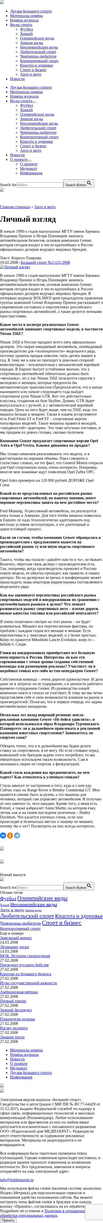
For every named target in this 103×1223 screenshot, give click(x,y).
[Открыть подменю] (34, 102)
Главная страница (15, 207)
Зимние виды (31, 43)
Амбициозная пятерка (19, 992)
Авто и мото (30, 74)
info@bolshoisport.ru (17, 1180)
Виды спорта (21, 25)
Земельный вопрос (16, 938)
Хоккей (26, 34)
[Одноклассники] (10, 835)
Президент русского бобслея (24, 965)
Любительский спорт (38, 52)
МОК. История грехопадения (25, 956)
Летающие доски (14, 947)
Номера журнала (24, 20)
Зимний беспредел (16, 1010)
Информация (31, 173)
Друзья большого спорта (31, 11)
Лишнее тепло (12, 1037)
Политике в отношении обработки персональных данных (42, 1213)
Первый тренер (13, 1001)
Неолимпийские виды (39, 47)
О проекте (19, 159)
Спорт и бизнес (33, 70)
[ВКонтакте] (3, 835)
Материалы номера (26, 16)
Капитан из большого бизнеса (25, 974)
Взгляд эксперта (14, 1028)
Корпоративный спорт (39, 61)
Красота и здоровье (36, 65)
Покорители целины (17, 1019)
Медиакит (28, 168)
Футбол (26, 29)
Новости (17, 79)
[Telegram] (17, 835)
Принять (8, 1220)
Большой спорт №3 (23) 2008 (45, 262)
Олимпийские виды (37, 38)
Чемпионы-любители (38, 56)
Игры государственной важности (28, 983)
